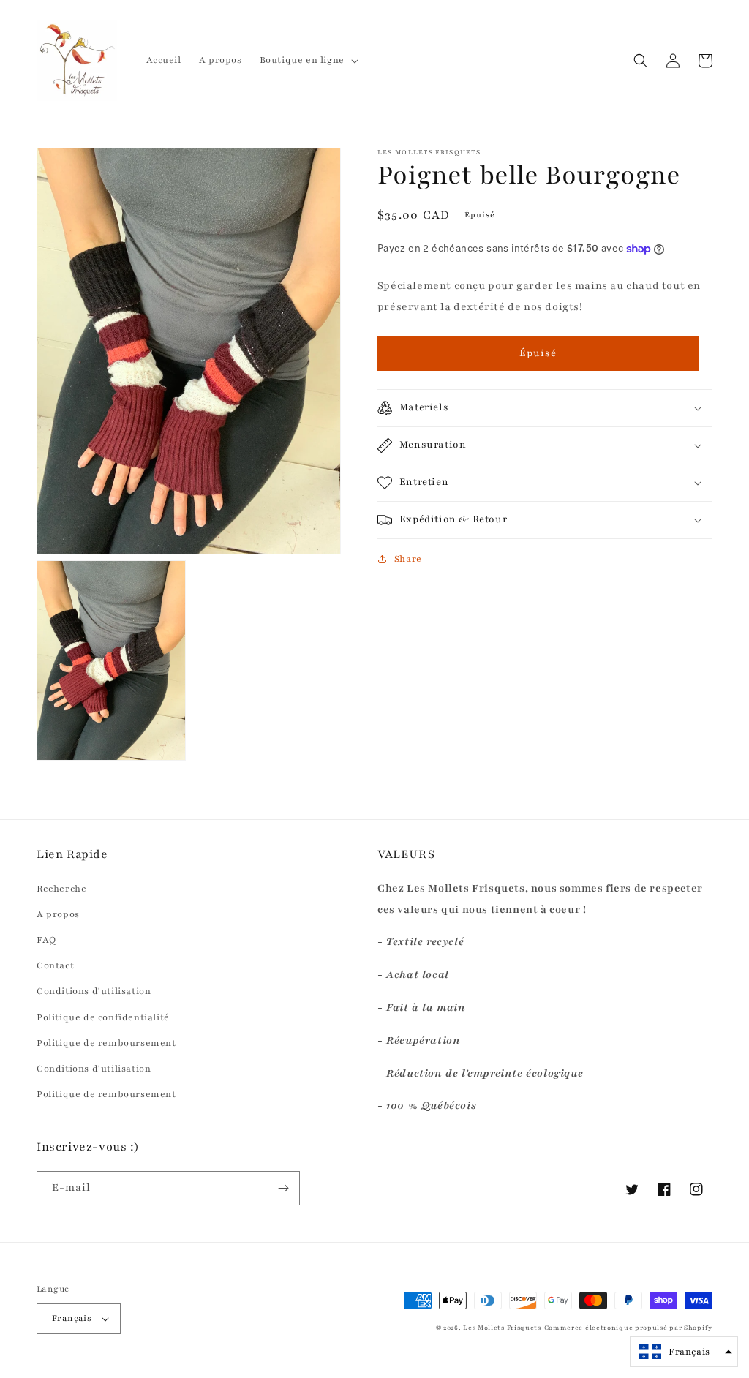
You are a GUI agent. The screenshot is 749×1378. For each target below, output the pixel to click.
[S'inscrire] (283, 1188)
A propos (58, 914)
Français (71, 1318)
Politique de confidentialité (103, 1017)
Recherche (61, 889)
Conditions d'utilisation (94, 991)
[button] (307, 60)
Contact (55, 965)
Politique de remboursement (106, 1043)
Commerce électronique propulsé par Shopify (628, 1327)
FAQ (46, 940)
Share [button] (408, 559)
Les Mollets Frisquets (502, 1327)
